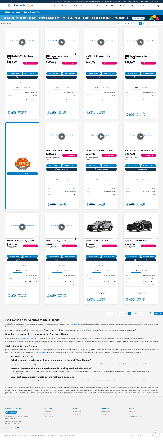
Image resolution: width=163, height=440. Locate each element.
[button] (36, 54)
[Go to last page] (161, 23)
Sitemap (32, 435)
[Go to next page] (157, 23)
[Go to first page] (119, 23)
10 (146, 24)
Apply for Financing (106, 411)
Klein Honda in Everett (10, 435)
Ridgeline (89, 330)
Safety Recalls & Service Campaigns (55, 435)
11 (150, 24)
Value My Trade (105, 414)
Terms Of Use (26, 435)
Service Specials (77, 414)
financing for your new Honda (28, 338)
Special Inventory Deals (22, 173)
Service (75, 408)
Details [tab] (18, 87)
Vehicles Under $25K (49, 419)
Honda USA (71, 435)
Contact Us (12, 412)
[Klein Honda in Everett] (20, 6)
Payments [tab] (27, 87)
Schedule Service (77, 411)
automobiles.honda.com (135, 416)
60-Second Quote (31, 63)
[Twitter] (14, 427)
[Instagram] (10, 427)
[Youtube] (17, 427)
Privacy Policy (19, 435)
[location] (105, 1)
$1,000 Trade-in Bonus (30, 73)
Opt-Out (66, 435)
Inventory (48, 408)
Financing (105, 408)
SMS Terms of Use (134, 419)
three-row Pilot (113, 329)
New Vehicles (47, 411)
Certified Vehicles (48, 416)
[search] (158, 6)
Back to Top (158, 313)
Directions (132, 414)
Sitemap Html (37, 435)
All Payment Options (14, 73)
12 (154, 24)
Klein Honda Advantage (130, 351)
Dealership (133, 408)
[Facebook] (7, 427)
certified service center (40, 352)
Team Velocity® (135, 436)
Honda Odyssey (146, 329)
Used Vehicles (47, 414)
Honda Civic (77, 324)
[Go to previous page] (122, 23)
